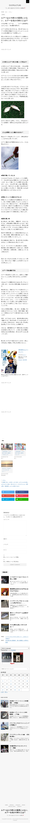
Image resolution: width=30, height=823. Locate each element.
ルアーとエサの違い (23, 482)
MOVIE (23, 805)
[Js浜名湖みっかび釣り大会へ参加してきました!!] (7, 446)
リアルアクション (21, 484)
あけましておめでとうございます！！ (6, 470)
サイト (5, 549)
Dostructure (15, 5)
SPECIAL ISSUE (11, 806)
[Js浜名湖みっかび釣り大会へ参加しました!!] (20, 446)
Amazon (20, 359)
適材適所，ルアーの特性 (10, 486)
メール (5, 544)
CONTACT (19, 806)
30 (15, 689)
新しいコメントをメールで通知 (11, 557)
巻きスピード (14, 484)
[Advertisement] (15, 53)
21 (6, 686)
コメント (6, 519)
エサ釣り (11, 482)
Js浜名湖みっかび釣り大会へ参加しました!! (19, 453)
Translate (13, 650)
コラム (4, 480)
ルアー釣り (15, 482)
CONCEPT (18, 805)
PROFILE (12, 805)
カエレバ (24, 354)
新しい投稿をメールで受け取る (11, 561)
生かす (17, 486)
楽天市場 (25, 359)
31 (19, 689)
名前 (5, 538)
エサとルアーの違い (5, 484)
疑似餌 (4, 482)
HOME (6, 805)
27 (2, 689)
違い (7, 482)
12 (27, 680)
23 (15, 686)
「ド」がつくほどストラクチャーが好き (14, 815)
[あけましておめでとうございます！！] (7, 463)
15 (10, 683)
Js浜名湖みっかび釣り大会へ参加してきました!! (6, 453)
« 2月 (2, 692)
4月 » (6, 692)
